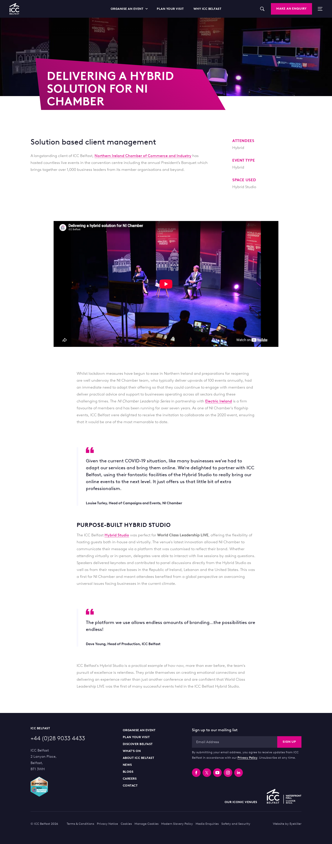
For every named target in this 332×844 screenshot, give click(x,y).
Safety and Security (235, 824)
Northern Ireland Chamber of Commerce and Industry (143, 155)
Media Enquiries (207, 824)
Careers (130, 778)
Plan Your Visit (136, 737)
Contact (130, 785)
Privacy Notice (107, 824)
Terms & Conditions (80, 824)
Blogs (128, 771)
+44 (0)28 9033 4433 (58, 738)
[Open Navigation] (318, 9)
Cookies (126, 824)
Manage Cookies (146, 824)
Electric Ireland (218, 401)
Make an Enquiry (291, 8)
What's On (132, 751)
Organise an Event (139, 730)
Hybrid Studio (117, 535)
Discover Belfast (138, 744)
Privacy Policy (247, 757)
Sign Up (289, 741)
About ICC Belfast (138, 758)
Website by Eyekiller (287, 824)
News (127, 765)
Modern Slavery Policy (177, 824)
